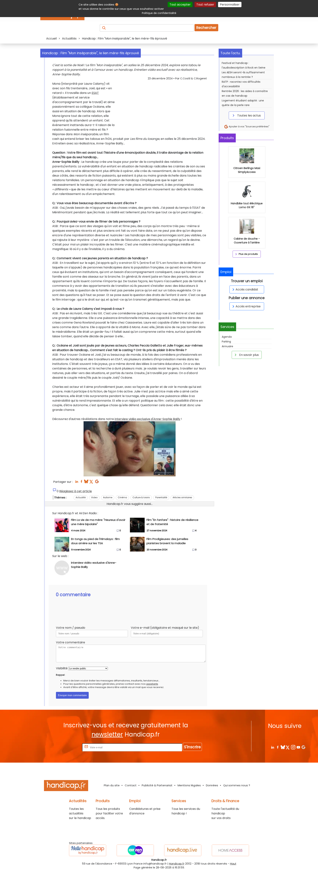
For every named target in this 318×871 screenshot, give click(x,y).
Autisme (107, 497)
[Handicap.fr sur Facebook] (277, 747)
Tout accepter (180, 4)
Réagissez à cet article (75, 491)
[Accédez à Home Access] (230, 850)
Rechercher (206, 27)
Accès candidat (247, 289)
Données (212, 785)
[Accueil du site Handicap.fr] (66, 786)
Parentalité (161, 497)
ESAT (95, 93)
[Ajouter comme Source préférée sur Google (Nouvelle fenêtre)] (303, 747)
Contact (131, 785)
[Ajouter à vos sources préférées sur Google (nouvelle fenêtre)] (97, 482)
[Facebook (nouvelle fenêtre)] (81, 482)
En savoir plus (249, 355)
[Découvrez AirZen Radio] (135, 850)
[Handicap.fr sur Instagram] (293, 747)
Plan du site (112, 785)
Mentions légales (189, 785)
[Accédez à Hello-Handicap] (87, 850)
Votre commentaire (70, 642)
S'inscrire (192, 747)
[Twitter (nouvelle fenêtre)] (91, 482)
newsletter (107, 734)
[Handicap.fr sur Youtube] (298, 747)
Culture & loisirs (141, 497)
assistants (152, 683)
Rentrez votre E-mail (66, 747)
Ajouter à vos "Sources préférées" (248, 126)
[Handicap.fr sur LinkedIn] (272, 747)
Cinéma (122, 497)
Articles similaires (182, 497)
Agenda (227, 337)
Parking (226, 341)
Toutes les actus (248, 115)
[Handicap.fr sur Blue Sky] (283, 747)
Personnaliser (230, 4)
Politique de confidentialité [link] (159, 13)
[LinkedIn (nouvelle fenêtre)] (77, 482)
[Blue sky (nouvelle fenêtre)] (86, 482)
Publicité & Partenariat (157, 785)
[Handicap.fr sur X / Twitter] (288, 747)
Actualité (81, 497)
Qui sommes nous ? (236, 785)
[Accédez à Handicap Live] (182, 850)
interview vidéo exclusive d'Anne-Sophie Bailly (147, 419)
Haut (233, 863)
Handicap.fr (176, 863)
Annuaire (227, 346)
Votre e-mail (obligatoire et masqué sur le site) (165, 628)
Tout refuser (205, 4)
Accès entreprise (248, 306)
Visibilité (62, 668)
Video (94, 497)
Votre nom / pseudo (70, 628)
